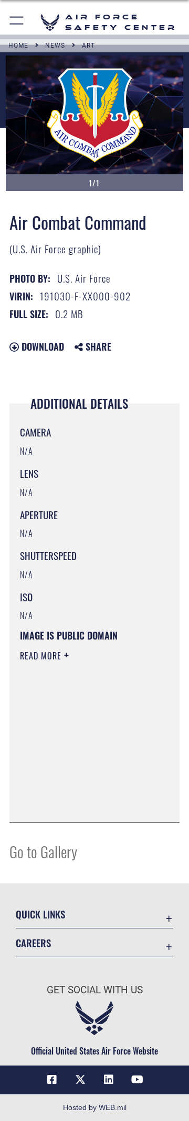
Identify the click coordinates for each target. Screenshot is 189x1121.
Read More (42, 655)
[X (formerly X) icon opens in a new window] (80, 1080)
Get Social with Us (95, 990)
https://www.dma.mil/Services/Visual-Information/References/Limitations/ (84, 802)
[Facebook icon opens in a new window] (52, 1080)
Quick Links (40, 914)
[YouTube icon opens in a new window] (137, 1080)
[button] (17, 22)
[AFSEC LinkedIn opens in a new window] (109, 1080)
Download (41, 346)
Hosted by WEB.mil (95, 1107)
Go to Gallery (43, 851)
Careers (33, 942)
